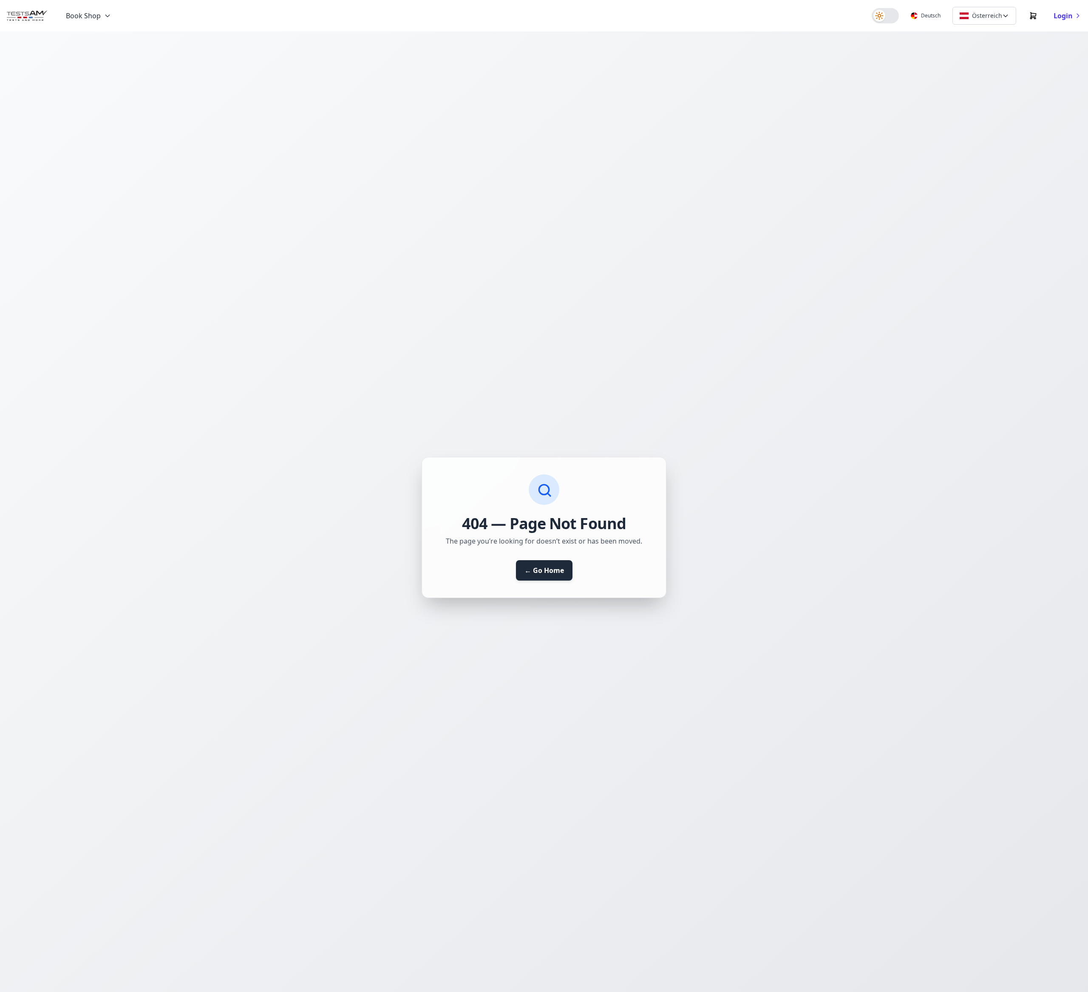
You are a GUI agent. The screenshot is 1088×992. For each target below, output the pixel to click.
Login (1063, 15)
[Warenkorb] (1033, 15)
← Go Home (544, 570)
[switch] (885, 15)
